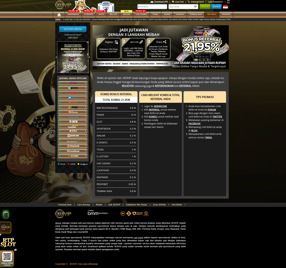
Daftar (216, 6)
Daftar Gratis (73, 29)
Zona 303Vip (159, 205)
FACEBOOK (195, 123)
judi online (138, 238)
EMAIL (208, 137)
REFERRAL (154, 109)
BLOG (194, 130)
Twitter (217, 116)
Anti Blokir (177, 205)
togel (155, 14)
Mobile (99, 205)
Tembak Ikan (196, 14)
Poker (167, 14)
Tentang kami (64, 205)
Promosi (226, 14)
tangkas (180, 14)
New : (58, 19)
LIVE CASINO (141, 13)
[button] (226, 6)
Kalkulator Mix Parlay (136, 205)
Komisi (153, 116)
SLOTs (100, 13)
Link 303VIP (114, 205)
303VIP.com (160, 106)
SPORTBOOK (73, 13)
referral (211, 14)
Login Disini (73, 37)
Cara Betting (83, 205)
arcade (126, 13)
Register (128, 86)
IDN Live (113, 14)
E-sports (88, 13)
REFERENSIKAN (164, 86)
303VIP (58, 223)
